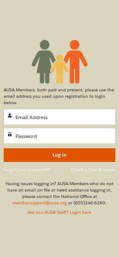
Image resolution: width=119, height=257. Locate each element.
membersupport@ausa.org (40, 203)
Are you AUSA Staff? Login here (59, 212)
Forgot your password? (27, 169)
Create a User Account (92, 169)
